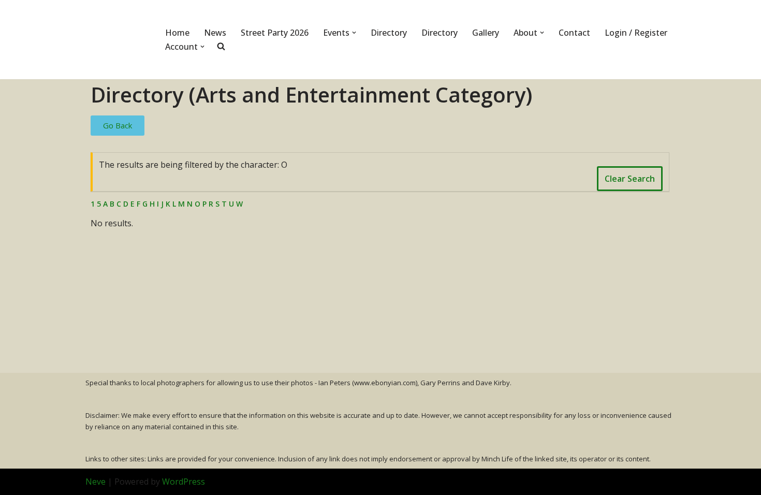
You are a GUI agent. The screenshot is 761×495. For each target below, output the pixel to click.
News (215, 32)
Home (177, 32)
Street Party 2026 (275, 32)
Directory (389, 32)
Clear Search (630, 178)
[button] (354, 33)
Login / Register (636, 32)
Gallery (485, 32)
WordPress (183, 481)
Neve (95, 481)
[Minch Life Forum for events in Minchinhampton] (116, 39)
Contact (574, 32)
